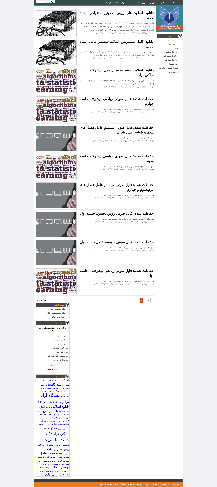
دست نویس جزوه (63, 429)
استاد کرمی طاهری (57, 317)
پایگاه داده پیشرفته (171, 56)
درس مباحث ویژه (58, 421)
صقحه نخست (174, 2)
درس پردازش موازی (54, 424)
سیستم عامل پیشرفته (170, 40)
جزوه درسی (49, 391)
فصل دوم (43, 461)
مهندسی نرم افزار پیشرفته (54, 467)
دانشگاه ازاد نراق (55, 402)
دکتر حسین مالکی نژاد (56, 313)
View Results (52, 369)
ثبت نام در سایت (122, 2)
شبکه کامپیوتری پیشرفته (169, 68)
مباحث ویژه (174, 72)
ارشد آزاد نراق (56, 380)
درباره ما (107, 2)
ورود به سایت (139, 2)
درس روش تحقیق (119, 33)
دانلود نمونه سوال (54, 414)
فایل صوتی (55, 460)
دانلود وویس (48, 418)
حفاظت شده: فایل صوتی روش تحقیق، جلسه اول (117, 213)
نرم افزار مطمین (172, 52)
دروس (152, 2)
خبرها (162, 2)
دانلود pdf (43, 401)
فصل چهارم (64, 464)
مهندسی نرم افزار (51, 464)
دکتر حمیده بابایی (58, 309)
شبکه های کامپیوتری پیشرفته (59, 457)
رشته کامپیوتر (40, 445)
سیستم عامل (49, 453)
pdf (67, 380)
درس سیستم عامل (116, 58)
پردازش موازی (173, 64)
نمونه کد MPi (56, 471)
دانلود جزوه (48, 411)
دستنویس (41, 424)
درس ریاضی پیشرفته (127, 87)
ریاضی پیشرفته (172, 44)
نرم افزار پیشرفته (171, 60)
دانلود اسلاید (60, 407)
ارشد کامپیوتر (54, 384)
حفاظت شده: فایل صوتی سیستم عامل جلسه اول (117, 242)
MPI (63, 380)
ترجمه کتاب (56, 388)
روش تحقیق (174, 48)
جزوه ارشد (57, 391)
